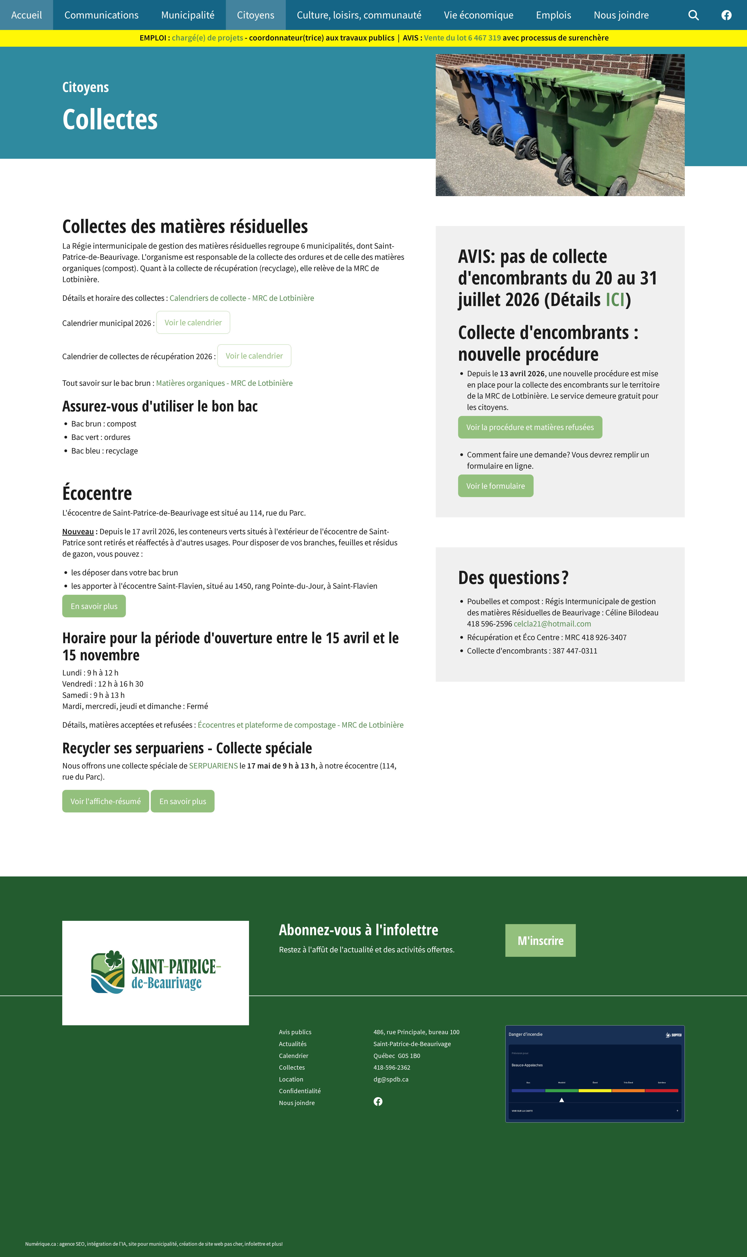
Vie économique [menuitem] (479, 14)
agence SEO (72, 1243)
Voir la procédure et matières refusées (530, 427)
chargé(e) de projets (207, 37)
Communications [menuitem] (101, 14)
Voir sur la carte (522, 1111)
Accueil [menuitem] (26, 14)
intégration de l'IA (106, 1243)
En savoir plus (94, 606)
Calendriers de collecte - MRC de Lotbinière (242, 298)
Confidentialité (300, 1091)
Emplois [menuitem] (553, 14)
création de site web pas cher (210, 1243)
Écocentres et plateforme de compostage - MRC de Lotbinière (301, 724)
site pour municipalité (152, 1243)
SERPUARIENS (213, 765)
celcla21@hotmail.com (552, 623)
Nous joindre (297, 1103)
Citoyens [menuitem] (255, 14)
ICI (615, 298)
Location (291, 1079)
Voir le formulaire (495, 486)
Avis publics (295, 1032)
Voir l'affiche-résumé (106, 801)
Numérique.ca (40, 1243)
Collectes (292, 1067)
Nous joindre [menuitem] (621, 14)
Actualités (293, 1044)
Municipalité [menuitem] (188, 14)
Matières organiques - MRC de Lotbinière (224, 383)
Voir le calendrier (193, 322)
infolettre (255, 1243)
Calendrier (293, 1056)
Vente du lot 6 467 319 (462, 37)
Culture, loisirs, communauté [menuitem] (359, 14)
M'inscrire (541, 940)
